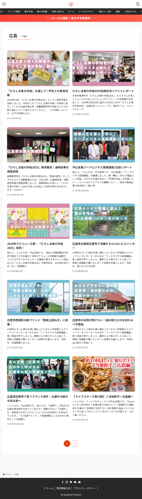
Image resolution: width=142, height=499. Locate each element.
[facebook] (62, 482)
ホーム (49, 488)
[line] (71, 482)
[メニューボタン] (4, 4)
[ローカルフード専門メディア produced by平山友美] (71, 4)
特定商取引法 (63, 488)
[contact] (79, 482)
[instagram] (66, 482)
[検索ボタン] (138, 4)
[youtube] (75, 482)
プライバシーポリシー (84, 488)
